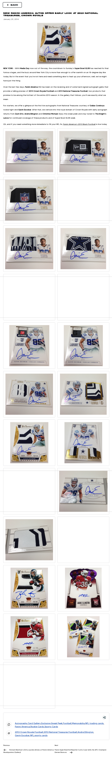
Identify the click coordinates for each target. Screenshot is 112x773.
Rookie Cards (37, 726)
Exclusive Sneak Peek (51, 723)
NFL (32, 735)
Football (67, 723)
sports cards (41, 735)
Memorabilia (78, 723)
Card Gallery (34, 723)
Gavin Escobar (22, 735)
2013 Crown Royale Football (29, 732)
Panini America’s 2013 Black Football (79, 124)
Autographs (21, 723)
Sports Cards (51, 726)
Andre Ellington (85, 732)
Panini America (22, 726)
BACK (14, 5)
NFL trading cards (94, 723)
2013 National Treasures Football (60, 732)
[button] (56, 717)
